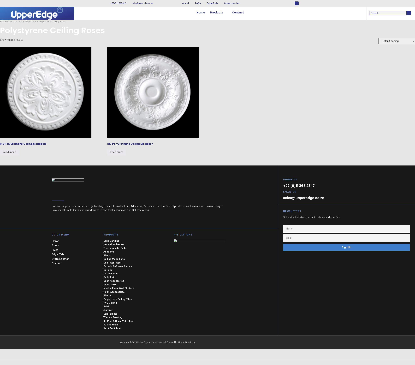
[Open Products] (225, 13)
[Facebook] (297, 3)
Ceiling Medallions (27, 21)
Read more (9, 152)
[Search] (408, 13)
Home (3, 21)
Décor (12, 21)
